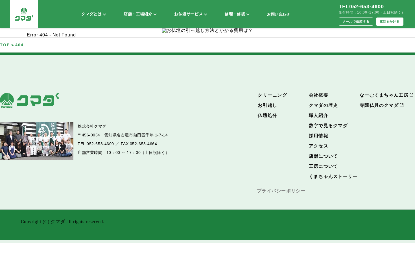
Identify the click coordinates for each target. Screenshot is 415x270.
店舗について (323, 156)
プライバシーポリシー (281, 190)
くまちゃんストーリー (333, 176)
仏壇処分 (267, 115)
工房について (323, 166)
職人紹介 (318, 115)
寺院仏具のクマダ (379, 105)
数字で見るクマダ (328, 125)
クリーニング (272, 95)
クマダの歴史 (323, 105)
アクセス (318, 145)
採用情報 (318, 135)
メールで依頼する (356, 21)
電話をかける (390, 21)
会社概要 (318, 95)
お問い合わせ (278, 14)
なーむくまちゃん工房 (384, 95)
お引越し (267, 105)
